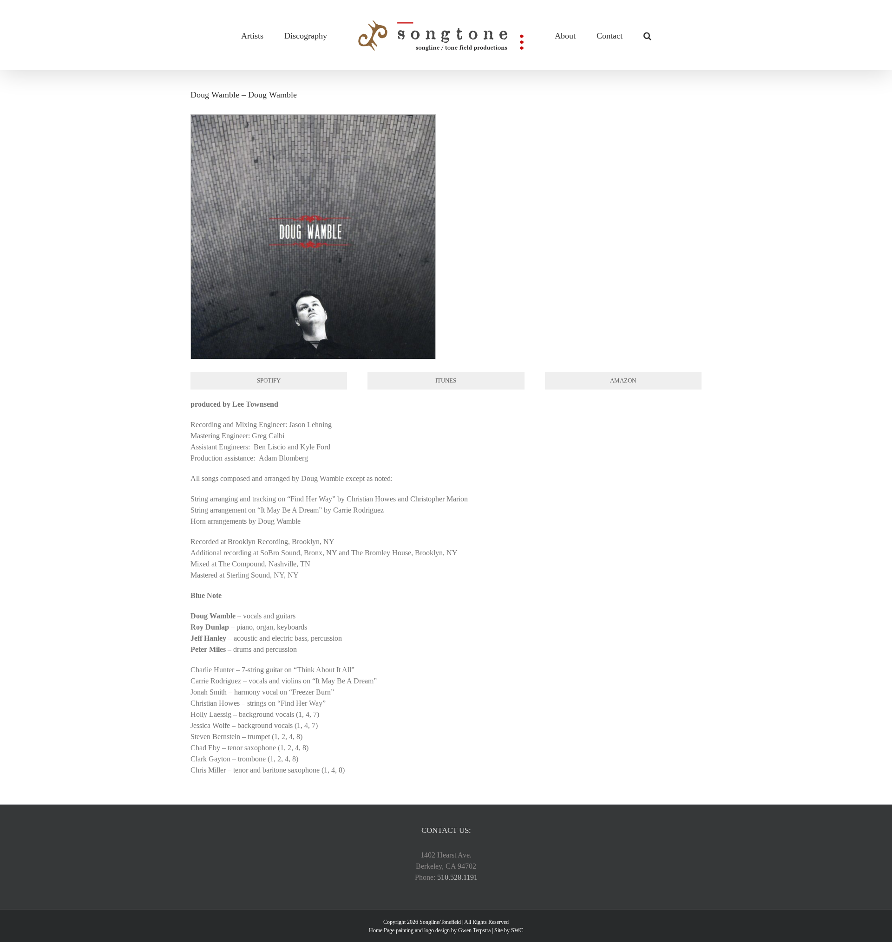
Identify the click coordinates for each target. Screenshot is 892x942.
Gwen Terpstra (474, 930)
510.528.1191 (457, 877)
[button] (618, 35)
